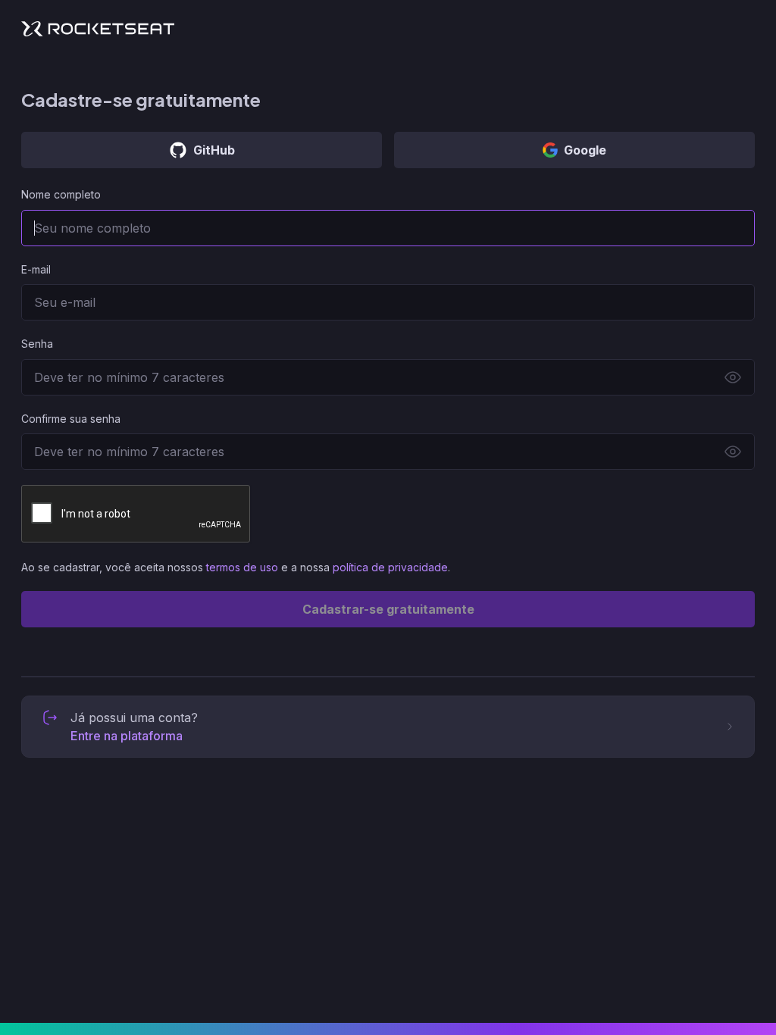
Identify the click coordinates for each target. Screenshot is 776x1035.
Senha (37, 343)
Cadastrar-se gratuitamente (388, 609)
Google (585, 150)
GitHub (214, 150)
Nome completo (61, 194)
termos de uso (242, 567)
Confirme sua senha (70, 418)
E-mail (36, 269)
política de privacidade (390, 567)
